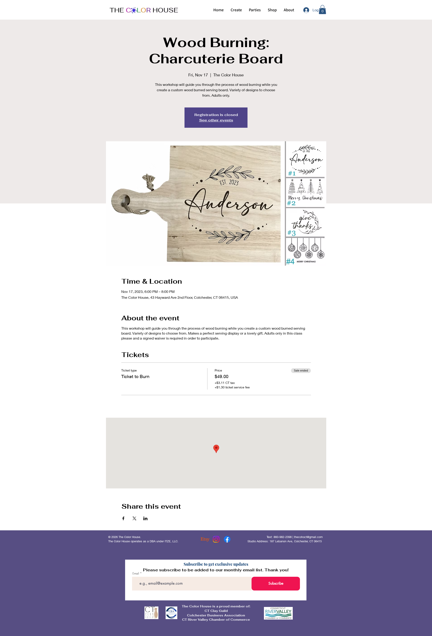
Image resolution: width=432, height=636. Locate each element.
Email (136, 573)
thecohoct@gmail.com (308, 537)
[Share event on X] (134, 518)
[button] (236, 10)
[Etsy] (205, 539)
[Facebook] (227, 539)
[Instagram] (216, 539)
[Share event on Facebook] (123, 518)
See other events (216, 120)
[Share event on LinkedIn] (145, 518)
